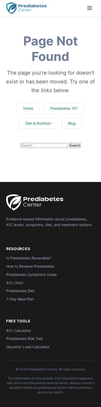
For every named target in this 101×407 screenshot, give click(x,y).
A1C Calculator (18, 330)
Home (28, 108)
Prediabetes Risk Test (24, 338)
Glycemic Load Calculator (27, 347)
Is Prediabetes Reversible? (28, 258)
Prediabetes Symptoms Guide (31, 274)
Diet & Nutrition (38, 123)
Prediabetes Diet (20, 291)
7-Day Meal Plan (20, 299)
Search (74, 145)
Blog (72, 123)
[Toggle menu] (89, 8)
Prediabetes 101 (64, 108)
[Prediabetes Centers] (34, 202)
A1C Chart (14, 283)
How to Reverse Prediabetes (30, 266)
